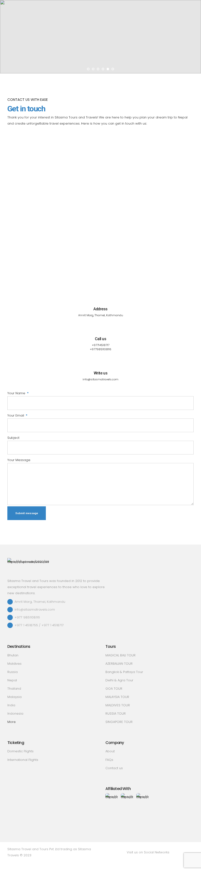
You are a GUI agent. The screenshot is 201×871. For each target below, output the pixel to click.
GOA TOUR (113, 688)
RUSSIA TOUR (115, 713)
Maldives (14, 663)
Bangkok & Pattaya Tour (124, 672)
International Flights (22, 759)
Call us (100, 339)
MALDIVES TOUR (117, 705)
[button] (91, 37)
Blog (65, 46)
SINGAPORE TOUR (119, 722)
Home (35, 36)
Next (195, 36)
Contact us (83, 46)
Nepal (12, 680)
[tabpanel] (100, 36)
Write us (100, 373)
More (11, 722)
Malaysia (14, 697)
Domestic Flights (20, 751)
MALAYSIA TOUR (117, 697)
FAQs (109, 759)
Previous (5, 36)
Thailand (14, 688)
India (11, 705)
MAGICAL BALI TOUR (120, 655)
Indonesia (15, 713)
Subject (13, 437)
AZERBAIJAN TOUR (119, 663)
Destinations (77, 36)
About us (54, 36)
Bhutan (12, 655)
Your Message (18, 460)
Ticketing (43, 46)
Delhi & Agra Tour (119, 680)
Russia (12, 672)
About (110, 751)
